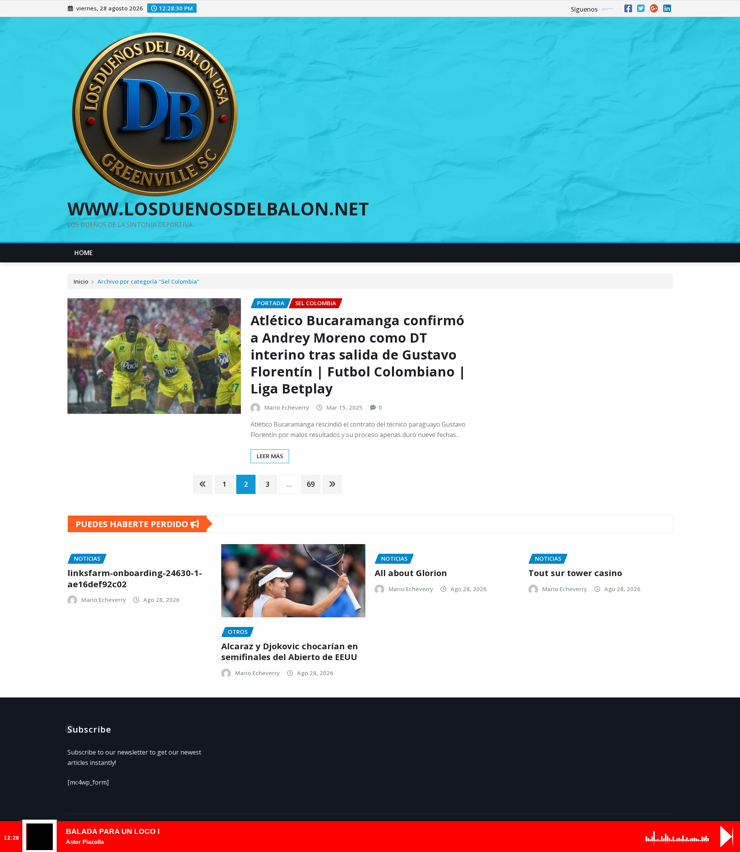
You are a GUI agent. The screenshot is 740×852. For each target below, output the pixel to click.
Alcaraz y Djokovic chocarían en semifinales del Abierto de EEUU (289, 651)
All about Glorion (411, 572)
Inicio (81, 281)
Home (83, 253)
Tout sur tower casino (575, 572)
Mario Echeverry (286, 407)
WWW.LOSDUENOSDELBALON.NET (218, 208)
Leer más (270, 456)
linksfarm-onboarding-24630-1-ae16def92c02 (134, 578)
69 (310, 484)
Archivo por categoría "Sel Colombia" (148, 281)
